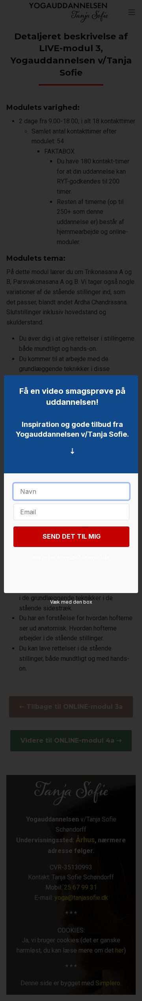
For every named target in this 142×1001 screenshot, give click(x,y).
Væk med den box (71, 602)
